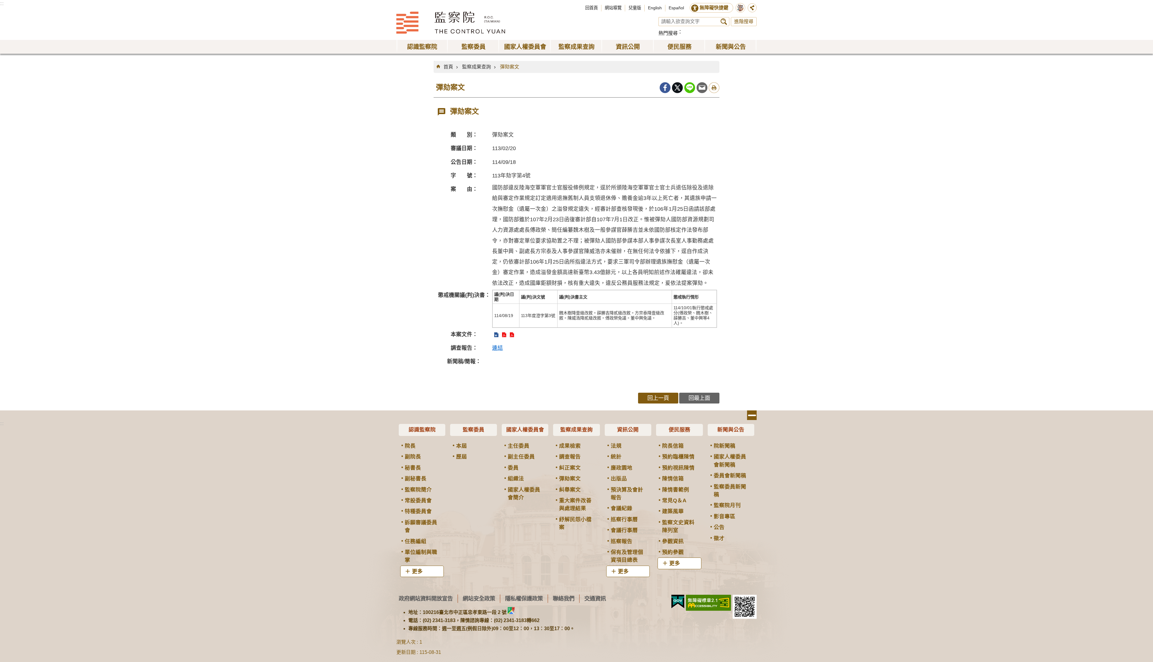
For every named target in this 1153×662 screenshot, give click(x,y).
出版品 (619, 479)
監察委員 (473, 430)
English (655, 7)
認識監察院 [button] (422, 47)
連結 (497, 348)
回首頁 (591, 7)
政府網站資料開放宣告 (426, 598)
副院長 (413, 457)
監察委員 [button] (474, 47)
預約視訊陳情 (678, 468)
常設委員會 (418, 500)
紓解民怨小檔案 (575, 523)
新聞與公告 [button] (731, 47)
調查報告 (570, 457)
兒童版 (634, 7)
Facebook (665, 87)
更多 (417, 571)
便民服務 (679, 430)
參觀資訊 (673, 541)
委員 (513, 468)
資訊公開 (628, 430)
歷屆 (461, 457)
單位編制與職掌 (421, 556)
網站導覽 (613, 7)
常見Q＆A (674, 500)
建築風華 (673, 511)
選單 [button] (752, 415)
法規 (616, 446)
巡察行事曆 (624, 519)
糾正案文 (570, 468)
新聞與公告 (730, 430)
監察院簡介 (418, 490)
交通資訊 (595, 598)
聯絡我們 (563, 598)
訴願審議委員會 (421, 526)
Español (676, 7)
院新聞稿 (724, 446)
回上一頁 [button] (658, 398)
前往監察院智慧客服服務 (740, 8)
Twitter (677, 87)
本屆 (461, 446)
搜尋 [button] (723, 21)
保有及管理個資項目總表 (627, 556)
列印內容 (714, 87)
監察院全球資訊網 (450, 23)
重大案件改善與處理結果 (575, 504)
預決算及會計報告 (627, 493)
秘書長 (413, 468)
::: (2, 3)
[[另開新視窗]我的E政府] (677, 602)
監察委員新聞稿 (730, 490)
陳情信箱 (673, 479)
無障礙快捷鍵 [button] (714, 7)
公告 (719, 527)
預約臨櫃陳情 (678, 457)
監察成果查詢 (476, 66)
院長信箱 (673, 446)
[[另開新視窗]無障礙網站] (708, 603)
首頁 (448, 66)
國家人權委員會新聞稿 (730, 460)
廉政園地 (621, 468)
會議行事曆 (624, 530)
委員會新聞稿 (730, 476)
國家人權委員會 (525, 430)
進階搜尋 (743, 21)
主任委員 (518, 446)
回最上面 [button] (699, 398)
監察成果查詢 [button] (576, 47)
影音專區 (724, 516)
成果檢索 (570, 446)
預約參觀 (673, 552)
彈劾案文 (509, 66)
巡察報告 (621, 541)
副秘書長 (415, 479)
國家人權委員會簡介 (524, 493)
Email (702, 87)
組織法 (516, 479)
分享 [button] (752, 7)
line (689, 87)
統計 (616, 457)
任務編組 (415, 541)
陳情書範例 (675, 490)
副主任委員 (521, 457)
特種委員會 (418, 511)
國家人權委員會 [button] (525, 47)
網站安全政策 (479, 598)
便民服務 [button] (679, 47)
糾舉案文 (570, 490)
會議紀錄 (621, 508)
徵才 (719, 538)
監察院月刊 (727, 505)
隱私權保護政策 (524, 598)
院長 (410, 446)
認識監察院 (422, 430)
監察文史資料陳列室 (678, 526)
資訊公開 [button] (628, 47)
